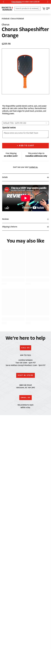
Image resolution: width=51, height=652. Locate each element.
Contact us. (33, 167)
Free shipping (17, 2)
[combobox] (27, 9)
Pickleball (5, 18)
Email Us (25, 397)
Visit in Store (25, 375)
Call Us (25, 347)
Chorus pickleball (17, 18)
